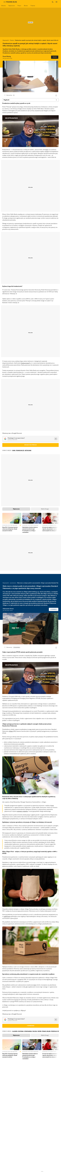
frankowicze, (20, 450)
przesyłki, (54, 1031)
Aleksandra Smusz (8, 608)
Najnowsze (11, 5)
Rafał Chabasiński (34, 525)
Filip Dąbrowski (13, 525)
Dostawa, (21, 1031)
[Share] (56, 95)
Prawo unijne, (46, 1031)
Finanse (33, 5)
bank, (14, 450)
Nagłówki (6, 100)
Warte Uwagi (45, 509)
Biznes (26, 5)
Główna (3, 5)
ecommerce (53, 609)
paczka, (34, 1031)
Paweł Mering (7, 56)
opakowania (7, 916)
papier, (40, 1031)
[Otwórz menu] (55, 1)
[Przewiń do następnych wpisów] (57, 521)
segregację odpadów (22, 811)
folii (35, 985)
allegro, (15, 1031)
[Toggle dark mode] (52, 2)
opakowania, (28, 1031)
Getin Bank (28, 450)
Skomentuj (10, 95)
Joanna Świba (53, 525)
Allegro (11, 731)
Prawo (19, 5)
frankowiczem (25, 363)
